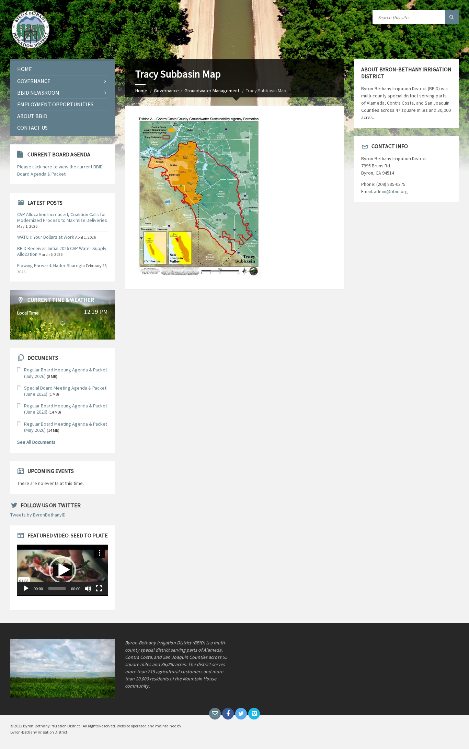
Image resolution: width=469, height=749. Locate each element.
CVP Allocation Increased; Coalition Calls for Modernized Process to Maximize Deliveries (62, 217)
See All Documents (36, 442)
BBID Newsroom (38, 92)
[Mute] (87, 588)
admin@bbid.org (391, 191)
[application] (62, 570)
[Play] (26, 588)
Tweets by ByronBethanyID (38, 515)
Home (141, 90)
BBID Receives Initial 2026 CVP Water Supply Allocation (61, 251)
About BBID (32, 115)
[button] (62, 570)
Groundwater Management (211, 90)
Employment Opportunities (55, 104)
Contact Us (32, 127)
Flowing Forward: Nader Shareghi (51, 265)
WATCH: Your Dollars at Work (45, 237)
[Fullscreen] (98, 588)
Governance (166, 90)
